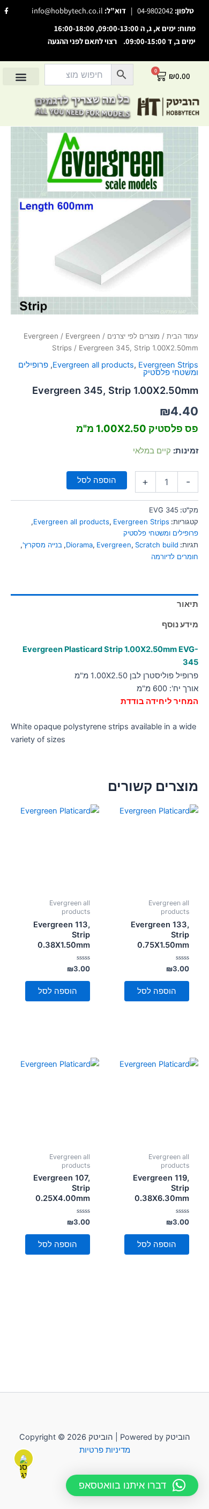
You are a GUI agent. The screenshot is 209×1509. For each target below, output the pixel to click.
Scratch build (156, 544)
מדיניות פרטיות (104, 1450)
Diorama (79, 544)
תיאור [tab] (187, 604)
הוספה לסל (96, 480)
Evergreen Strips (168, 365)
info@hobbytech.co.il (67, 10)
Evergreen (41, 336)
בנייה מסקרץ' (42, 544)
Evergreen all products (93, 365)
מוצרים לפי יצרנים (133, 336)
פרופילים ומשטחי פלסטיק (160, 533)
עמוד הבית (182, 336)
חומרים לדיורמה (174, 556)
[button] (21, 76)
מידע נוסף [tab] (180, 624)
